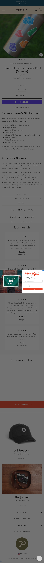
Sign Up (33, 289)
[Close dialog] (43, 270)
